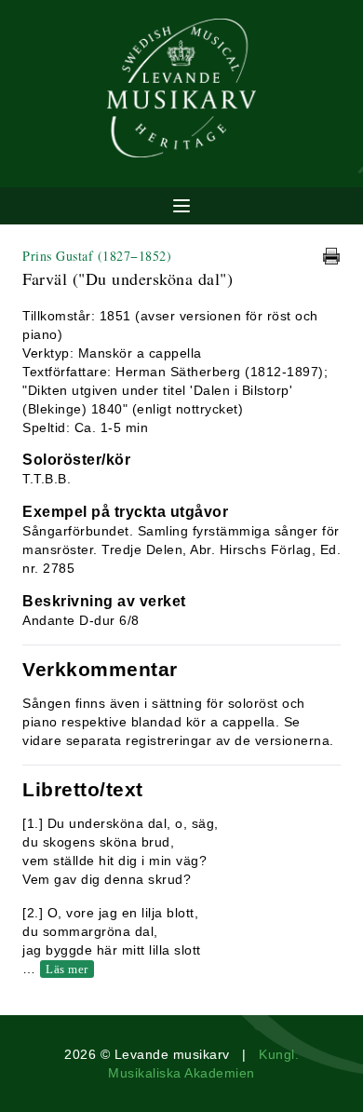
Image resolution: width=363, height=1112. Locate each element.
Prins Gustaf (96, 255)
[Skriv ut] (331, 256)
